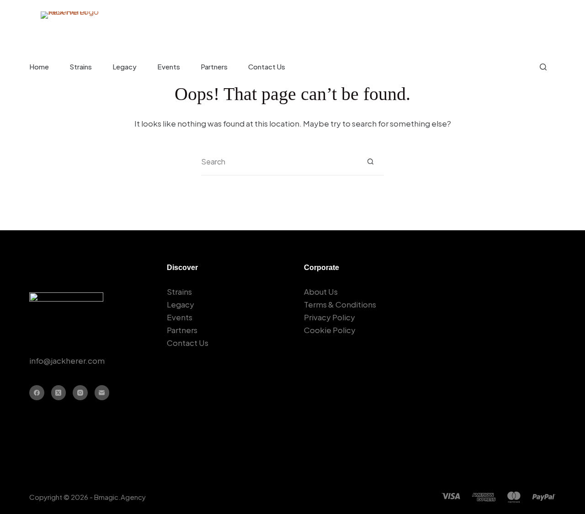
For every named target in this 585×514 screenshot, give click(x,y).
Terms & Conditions (340, 304)
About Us (321, 291)
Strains (80, 66)
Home (39, 66)
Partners (214, 66)
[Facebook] (36, 392)
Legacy (124, 66)
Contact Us (266, 66)
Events (168, 66)
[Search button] (370, 161)
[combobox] (279, 161)
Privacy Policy (329, 317)
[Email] (102, 392)
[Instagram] (80, 392)
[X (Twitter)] (58, 392)
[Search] (543, 67)
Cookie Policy (330, 330)
